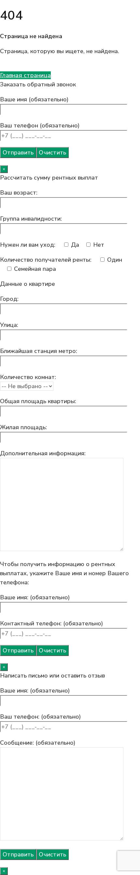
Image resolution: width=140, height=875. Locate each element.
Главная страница (25, 75)
